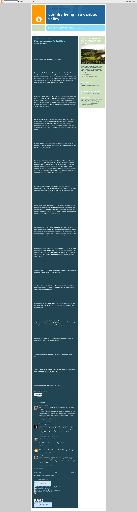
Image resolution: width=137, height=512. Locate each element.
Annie (41, 448)
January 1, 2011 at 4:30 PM (46, 422)
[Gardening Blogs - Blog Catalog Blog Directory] (47, 487)
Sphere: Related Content (41, 391)
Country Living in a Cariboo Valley (90, 93)
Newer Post (37, 472)
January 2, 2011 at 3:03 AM (46, 445)
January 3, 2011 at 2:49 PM (46, 466)
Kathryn (41, 405)
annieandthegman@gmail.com (90, 85)
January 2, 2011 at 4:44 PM (46, 453)
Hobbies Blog (42, 485)
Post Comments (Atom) (48, 475)
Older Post (73, 472)
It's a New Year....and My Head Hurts (49, 41)
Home (35, 34)
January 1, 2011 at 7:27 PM (46, 435)
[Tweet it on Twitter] (38, 394)
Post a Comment (38, 468)
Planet (44, 504)
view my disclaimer (43, 479)
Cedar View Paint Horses (47, 437)
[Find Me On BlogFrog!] (41, 490)
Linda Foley (42, 424)
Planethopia (84, 99)
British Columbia (42, 505)
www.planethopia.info (87, 104)
